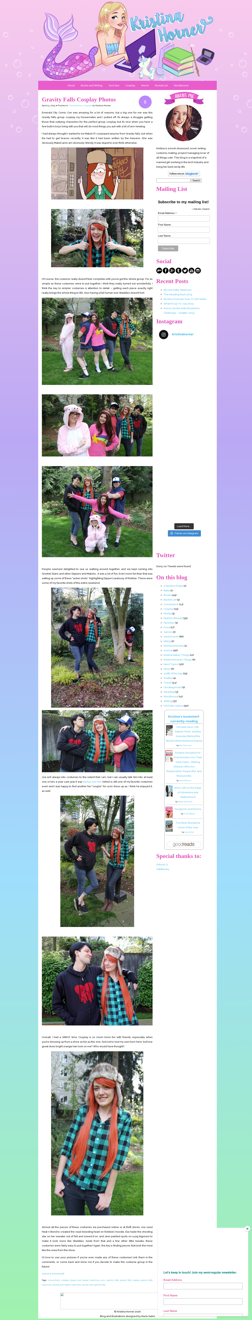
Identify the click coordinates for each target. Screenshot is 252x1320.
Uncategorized (173, 687)
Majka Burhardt (185, 802)
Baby (167, 590)
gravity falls (112, 1280)
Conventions (75, 105)
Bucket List (161, 85)
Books (167, 595)
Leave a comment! (53, 1273)
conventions (54, 1280)
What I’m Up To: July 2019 (179, 303)
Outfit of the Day (173, 673)
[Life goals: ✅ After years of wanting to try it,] (184, 506)
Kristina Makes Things (176, 654)
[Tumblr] (179, 272)
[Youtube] (191, 272)
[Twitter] (185, 272)
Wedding (169, 691)
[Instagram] (198, 272)
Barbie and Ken (92, 781)
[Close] (247, 1228)
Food (167, 627)
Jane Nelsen (185, 780)
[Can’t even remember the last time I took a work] (184, 387)
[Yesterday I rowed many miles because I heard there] (184, 357)
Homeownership (174, 645)
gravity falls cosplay (130, 1280)
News (167, 668)
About (71, 85)
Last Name (164, 235)
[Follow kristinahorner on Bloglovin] (184, 175)
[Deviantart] (159, 272)
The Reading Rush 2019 (178, 294)
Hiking (167, 641)
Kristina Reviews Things (178, 659)
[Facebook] (166, 272)
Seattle (168, 678)
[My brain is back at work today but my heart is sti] (184, 417)
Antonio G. (162, 864)
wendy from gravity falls (94, 1285)
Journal (168, 650)
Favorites (169, 622)
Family (167, 613)
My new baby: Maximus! (177, 289)
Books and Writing (91, 85)
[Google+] (172, 272)
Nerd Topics (171, 664)
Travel (167, 682)
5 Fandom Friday (173, 585)
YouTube (113, 85)
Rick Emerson (185, 745)
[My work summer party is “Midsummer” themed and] (184, 476)
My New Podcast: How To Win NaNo (185, 298)
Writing (168, 701)
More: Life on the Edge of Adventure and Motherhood (188, 792)
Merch (145, 85)
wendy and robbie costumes (67, 1285)
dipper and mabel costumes (84, 1280)
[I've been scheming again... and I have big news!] (184, 447)
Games (168, 631)
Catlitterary (162, 869)
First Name (164, 224)
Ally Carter (189, 832)
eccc (103, 1280)
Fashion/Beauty (173, 618)
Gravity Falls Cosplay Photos (79, 99)
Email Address (167, 213)
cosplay (64, 1280)
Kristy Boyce (189, 814)
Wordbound (181, 85)
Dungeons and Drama (188, 808)
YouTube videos (173, 705)
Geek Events (171, 636)
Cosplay (130, 85)
